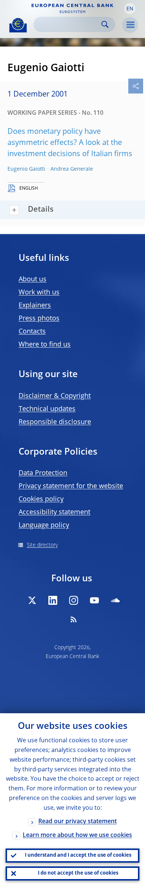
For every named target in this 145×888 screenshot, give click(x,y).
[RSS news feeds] (74, 619)
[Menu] (130, 25)
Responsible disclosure (55, 422)
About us (32, 279)
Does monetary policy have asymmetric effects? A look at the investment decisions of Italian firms (69, 143)
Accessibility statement (54, 512)
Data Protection (43, 473)
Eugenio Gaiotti (26, 169)
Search (105, 24)
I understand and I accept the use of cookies (78, 855)
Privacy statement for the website (71, 486)
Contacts (32, 331)
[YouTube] (94, 600)
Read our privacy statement (77, 822)
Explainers (35, 305)
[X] (32, 600)
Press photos (39, 318)
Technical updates (47, 409)
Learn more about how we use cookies (77, 835)
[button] (129, 8)
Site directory (42, 545)
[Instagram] (74, 600)
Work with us (39, 292)
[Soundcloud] (115, 600)
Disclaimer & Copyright (55, 396)
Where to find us (45, 344)
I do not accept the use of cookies (78, 873)
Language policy (44, 525)
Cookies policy (41, 499)
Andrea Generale (72, 169)
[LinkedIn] (53, 600)
